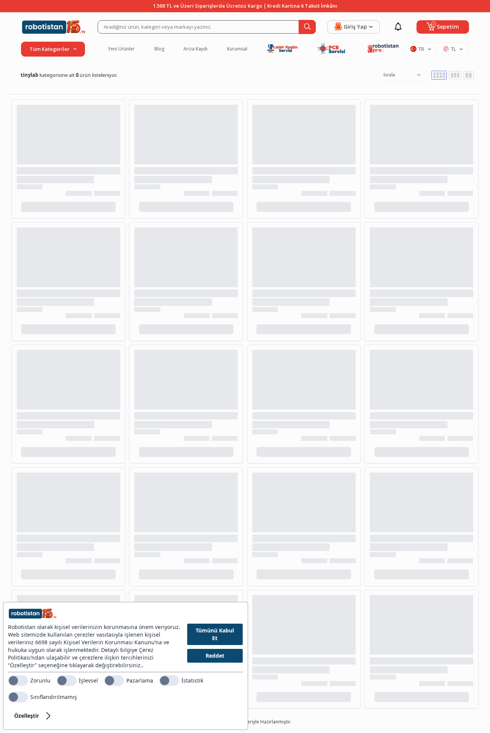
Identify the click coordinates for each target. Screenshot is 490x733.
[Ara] (307, 27)
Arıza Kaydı (195, 49)
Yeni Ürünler (121, 49)
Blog (159, 49)
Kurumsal (237, 49)
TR (421, 49)
